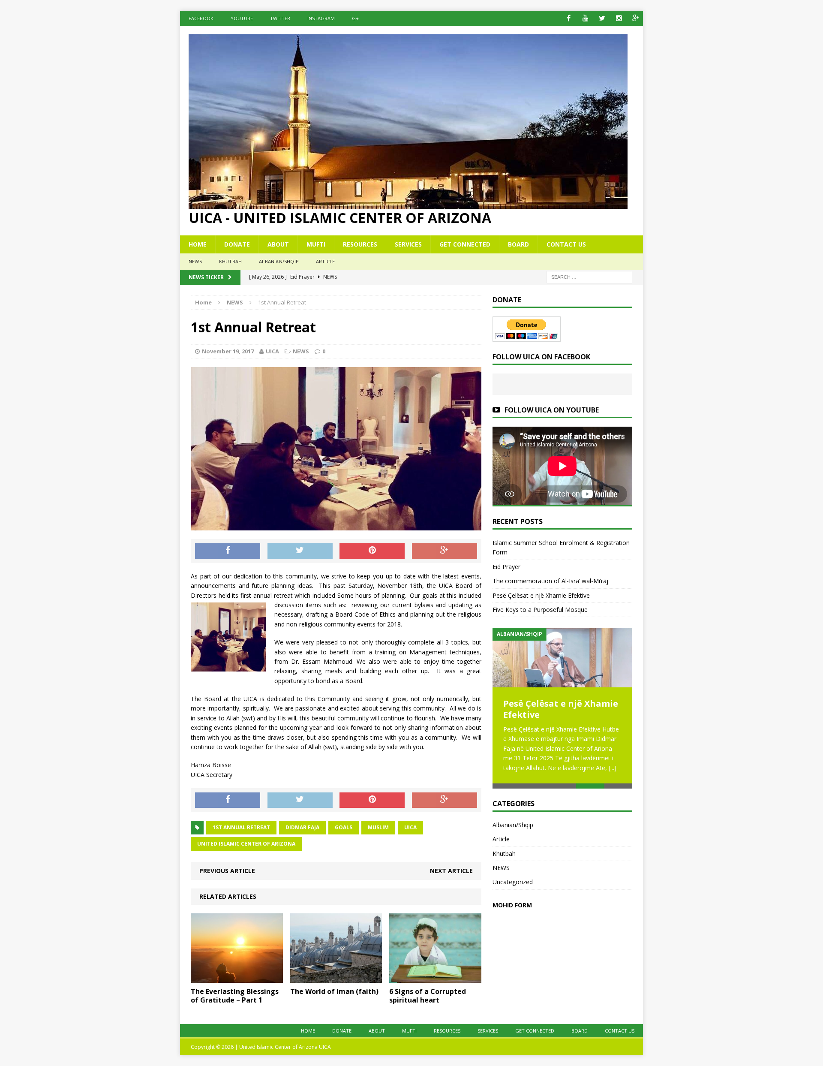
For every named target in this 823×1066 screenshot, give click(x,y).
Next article (451, 871)
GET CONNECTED (464, 244)
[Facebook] (568, 18)
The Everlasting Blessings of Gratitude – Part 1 (235, 996)
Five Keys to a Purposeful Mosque (540, 609)
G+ (355, 18)
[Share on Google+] (444, 551)
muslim (378, 827)
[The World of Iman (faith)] (336, 977)
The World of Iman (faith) (334, 991)
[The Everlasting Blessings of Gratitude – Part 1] (237, 977)
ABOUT (278, 244)
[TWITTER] (602, 18)
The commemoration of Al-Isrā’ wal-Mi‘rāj (550, 581)
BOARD (518, 244)
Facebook (201, 18)
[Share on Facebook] (227, 551)
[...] (612, 768)
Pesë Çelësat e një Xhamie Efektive (541, 595)
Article (325, 261)
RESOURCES (360, 244)
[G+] (635, 18)
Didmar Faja (302, 827)
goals (343, 827)
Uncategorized (513, 882)
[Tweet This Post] (300, 551)
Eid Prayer (506, 567)
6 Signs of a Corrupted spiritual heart (427, 996)
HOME (198, 244)
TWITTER (280, 18)
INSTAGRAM (321, 18)
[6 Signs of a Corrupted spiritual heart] (435, 977)
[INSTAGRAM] (618, 18)
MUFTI (315, 244)
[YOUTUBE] (585, 18)
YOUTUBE (242, 18)
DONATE (237, 244)
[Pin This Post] (372, 551)
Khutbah (230, 261)
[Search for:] (589, 276)
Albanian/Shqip (279, 261)
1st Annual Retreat (241, 827)
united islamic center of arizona (246, 843)
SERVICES (408, 244)
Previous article (227, 871)
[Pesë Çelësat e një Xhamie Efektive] (562, 657)
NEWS (195, 261)
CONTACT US (566, 244)
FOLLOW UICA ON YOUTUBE (552, 410)
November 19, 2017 (228, 351)
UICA (272, 351)
